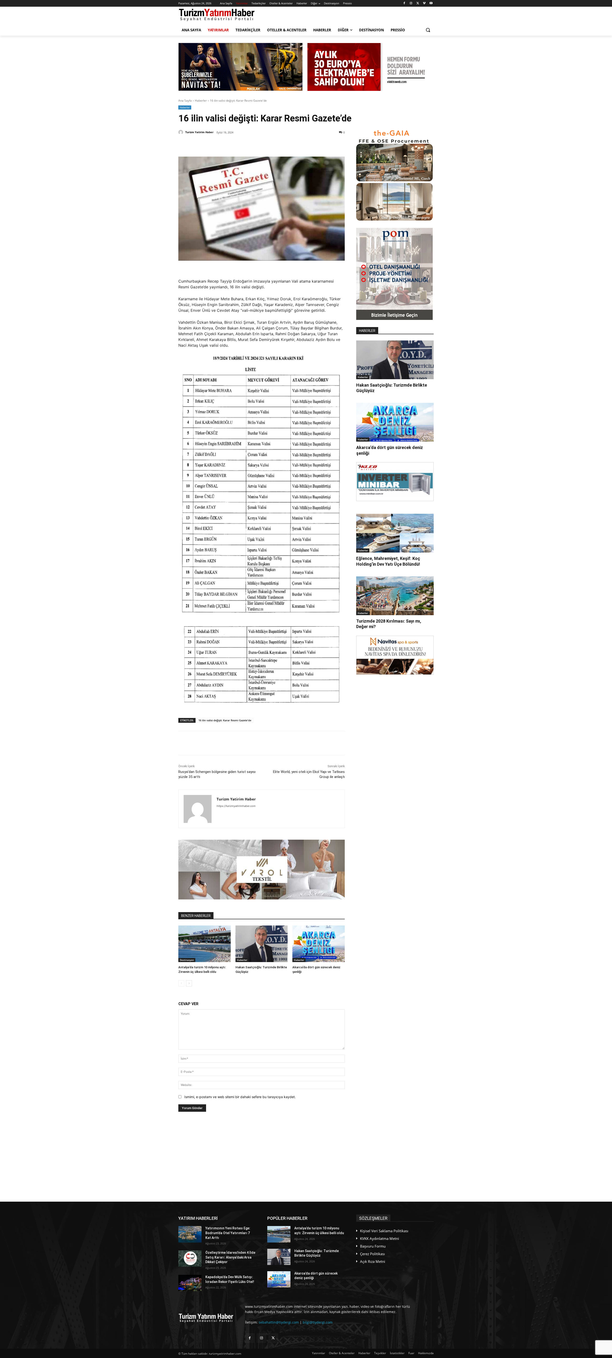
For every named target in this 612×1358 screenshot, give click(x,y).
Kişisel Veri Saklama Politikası (384, 1230)
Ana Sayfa (185, 101)
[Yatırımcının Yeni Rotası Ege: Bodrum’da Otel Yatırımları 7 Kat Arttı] (190, 1234)
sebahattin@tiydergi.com (279, 1322)
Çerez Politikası (372, 1253)
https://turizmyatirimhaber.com (236, 806)
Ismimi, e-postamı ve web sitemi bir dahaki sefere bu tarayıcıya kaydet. (240, 1097)
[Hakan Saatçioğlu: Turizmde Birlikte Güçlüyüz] (261, 943)
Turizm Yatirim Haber (199, 132)
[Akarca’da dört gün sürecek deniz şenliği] (318, 943)
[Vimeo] (424, 3)
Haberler (201, 101)
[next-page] (189, 983)
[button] (428, 30)
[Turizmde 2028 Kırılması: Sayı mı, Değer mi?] (395, 595)
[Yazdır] (267, 144)
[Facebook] (404, 3)
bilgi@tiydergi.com (318, 1322)
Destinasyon (187, 960)
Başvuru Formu (373, 1246)
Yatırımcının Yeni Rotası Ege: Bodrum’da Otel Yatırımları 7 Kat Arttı (227, 1232)
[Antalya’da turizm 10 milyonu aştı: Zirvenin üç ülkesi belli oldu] (204, 943)
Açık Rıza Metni (372, 1261)
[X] (418, 3)
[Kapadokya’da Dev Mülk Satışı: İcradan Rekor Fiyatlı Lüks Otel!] (190, 1283)
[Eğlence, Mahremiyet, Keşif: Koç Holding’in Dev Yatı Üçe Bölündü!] (395, 533)
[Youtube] (431, 3)
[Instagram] (411, 3)
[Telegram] (256, 144)
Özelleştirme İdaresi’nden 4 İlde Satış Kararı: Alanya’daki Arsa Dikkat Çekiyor (230, 1257)
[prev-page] (181, 983)
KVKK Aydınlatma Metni (379, 1238)
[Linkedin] (234, 144)
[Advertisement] (261, 1156)
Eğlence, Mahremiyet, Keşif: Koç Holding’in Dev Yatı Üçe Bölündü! (388, 561)
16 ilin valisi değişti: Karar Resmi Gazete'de (224, 720)
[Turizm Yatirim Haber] (181, 132)
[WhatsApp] (245, 144)
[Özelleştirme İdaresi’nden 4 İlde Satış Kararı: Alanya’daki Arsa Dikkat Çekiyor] (190, 1258)
